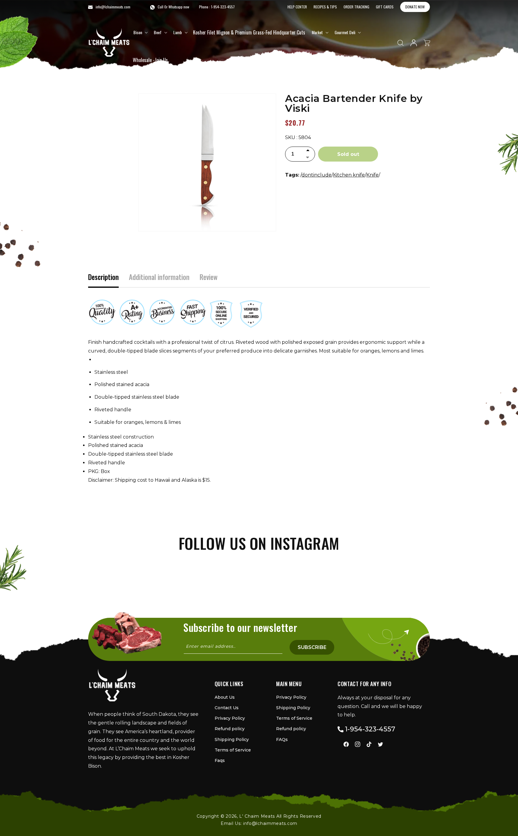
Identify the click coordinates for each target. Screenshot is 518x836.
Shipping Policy (232, 739)
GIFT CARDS (385, 6)
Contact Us (227, 707)
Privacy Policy (230, 718)
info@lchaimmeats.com (270, 823)
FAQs (282, 739)
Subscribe (312, 647)
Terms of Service (233, 750)
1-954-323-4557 (223, 6)
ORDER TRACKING (356, 6)
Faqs (220, 760)
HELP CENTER (297, 6)
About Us (225, 697)
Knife (372, 175)
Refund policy (230, 728)
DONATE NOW (415, 6)
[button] (140, 32)
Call (160, 6)
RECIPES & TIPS (325, 6)
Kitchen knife (349, 175)
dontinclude (317, 175)
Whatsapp (175, 6)
